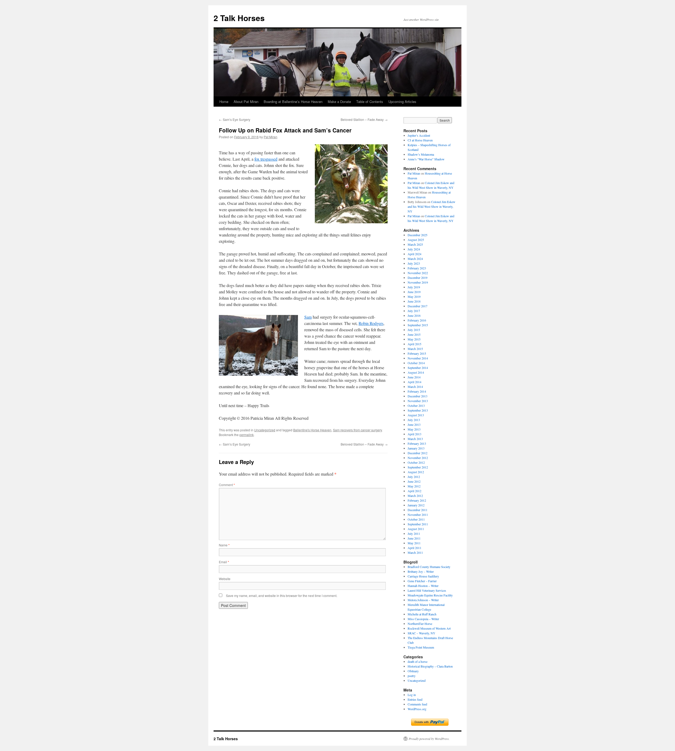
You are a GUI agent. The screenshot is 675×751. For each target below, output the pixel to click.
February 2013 (417, 443)
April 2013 (414, 434)
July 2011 (414, 533)
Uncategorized (264, 430)
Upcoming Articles (402, 101)
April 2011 (414, 548)
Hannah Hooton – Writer (423, 586)
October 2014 (416, 363)
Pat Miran (270, 137)
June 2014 (414, 377)
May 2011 (414, 543)
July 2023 (414, 263)
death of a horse (417, 661)
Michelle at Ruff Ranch (422, 614)
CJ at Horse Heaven (420, 140)
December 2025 (417, 235)
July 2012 (414, 477)
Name (224, 545)
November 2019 (418, 282)
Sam (308, 317)
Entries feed (415, 699)
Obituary (413, 671)
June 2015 (414, 334)
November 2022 (418, 273)
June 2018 (414, 301)
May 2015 (414, 339)
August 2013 (416, 415)
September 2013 (418, 410)
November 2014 (418, 358)
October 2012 (416, 462)
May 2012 (414, 486)
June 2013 (414, 424)
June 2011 (414, 538)
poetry (412, 676)
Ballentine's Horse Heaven (312, 430)
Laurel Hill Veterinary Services (427, 590)
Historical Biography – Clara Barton (430, 666)
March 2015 (415, 349)
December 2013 (417, 396)
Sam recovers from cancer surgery (357, 430)
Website (224, 578)
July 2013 (414, 420)
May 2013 (414, 429)
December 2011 (417, 510)
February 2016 (417, 320)
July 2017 (414, 311)
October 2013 (416, 405)
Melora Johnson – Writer (423, 600)
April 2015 (414, 344)
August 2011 (416, 529)
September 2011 (418, 524)
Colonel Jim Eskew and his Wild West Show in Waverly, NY (431, 206)
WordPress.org (417, 709)
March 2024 (415, 258)
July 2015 (414, 330)
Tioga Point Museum (421, 647)
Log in (412, 695)
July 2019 (414, 287)
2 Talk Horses (239, 17)
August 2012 (416, 472)
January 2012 (416, 505)
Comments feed (417, 704)
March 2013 (415, 439)
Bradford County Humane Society (429, 567)
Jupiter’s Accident (419, 135)
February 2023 (417, 268)
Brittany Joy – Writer (421, 571)
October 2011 (416, 519)
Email (224, 562)
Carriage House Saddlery (423, 576)
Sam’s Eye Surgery (234, 119)
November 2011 (418, 514)
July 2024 (414, 249)
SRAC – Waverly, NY (421, 633)
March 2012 (415, 495)
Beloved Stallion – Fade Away (364, 119)
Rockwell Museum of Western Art (429, 628)
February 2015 (417, 353)
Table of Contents (369, 101)
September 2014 (418, 367)
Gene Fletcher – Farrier (422, 581)
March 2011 (415, 552)
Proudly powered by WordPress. (429, 739)
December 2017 (417, 306)
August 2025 (416, 240)
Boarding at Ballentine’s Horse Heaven (293, 101)
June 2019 (414, 292)
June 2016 (414, 315)
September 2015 (418, 325)
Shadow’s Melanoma (421, 154)
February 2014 (417, 391)
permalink (246, 434)
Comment (227, 484)
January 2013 (416, 448)
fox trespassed (265, 159)
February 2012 (417, 500)
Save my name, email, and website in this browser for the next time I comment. (281, 595)
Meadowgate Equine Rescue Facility (430, 595)
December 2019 (417, 277)
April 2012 (414, 491)
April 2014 (414, 382)
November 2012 (418, 458)
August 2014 (416, 372)
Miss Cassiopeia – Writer (423, 619)
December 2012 (417, 453)
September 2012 (418, 467)
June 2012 (414, 481)
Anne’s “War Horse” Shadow (426, 159)
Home (223, 101)
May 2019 (414, 296)
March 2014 (415, 386)
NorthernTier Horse (420, 623)
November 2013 (418, 401)
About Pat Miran (246, 101)
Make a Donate (339, 101)
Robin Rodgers (371, 323)
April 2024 (414, 254)
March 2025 (415, 244)
